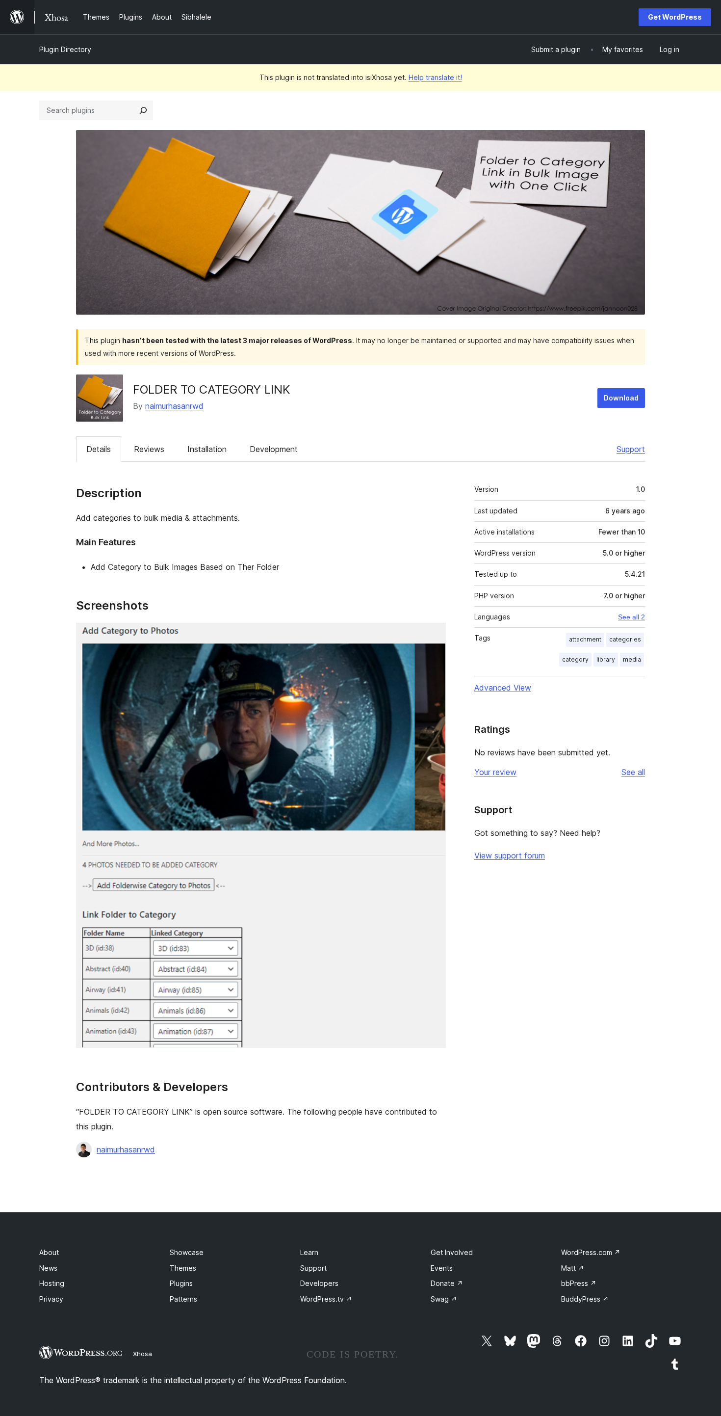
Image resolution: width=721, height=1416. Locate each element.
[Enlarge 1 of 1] (433, 636)
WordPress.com (590, 1252)
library (605, 659)
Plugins (181, 1283)
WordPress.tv (326, 1299)
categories (625, 639)
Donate (447, 1283)
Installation (207, 449)
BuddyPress (585, 1299)
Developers (319, 1283)
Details (98, 449)
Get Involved (452, 1252)
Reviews (149, 449)
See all (633, 772)
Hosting (51, 1283)
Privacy (51, 1299)
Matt (572, 1268)
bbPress (578, 1283)
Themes (183, 1268)
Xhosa (142, 1354)
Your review (495, 772)
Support (631, 449)
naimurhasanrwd (174, 406)
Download (621, 398)
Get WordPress (675, 17)
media (632, 659)
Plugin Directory (65, 49)
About (49, 1252)
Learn (309, 1252)
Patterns (183, 1299)
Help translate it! (435, 77)
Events (442, 1268)
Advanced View (502, 688)
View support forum (509, 855)
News (48, 1268)
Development (274, 449)
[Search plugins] (143, 110)
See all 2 (631, 617)
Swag (444, 1299)
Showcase (187, 1252)
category (575, 659)
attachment (585, 639)
